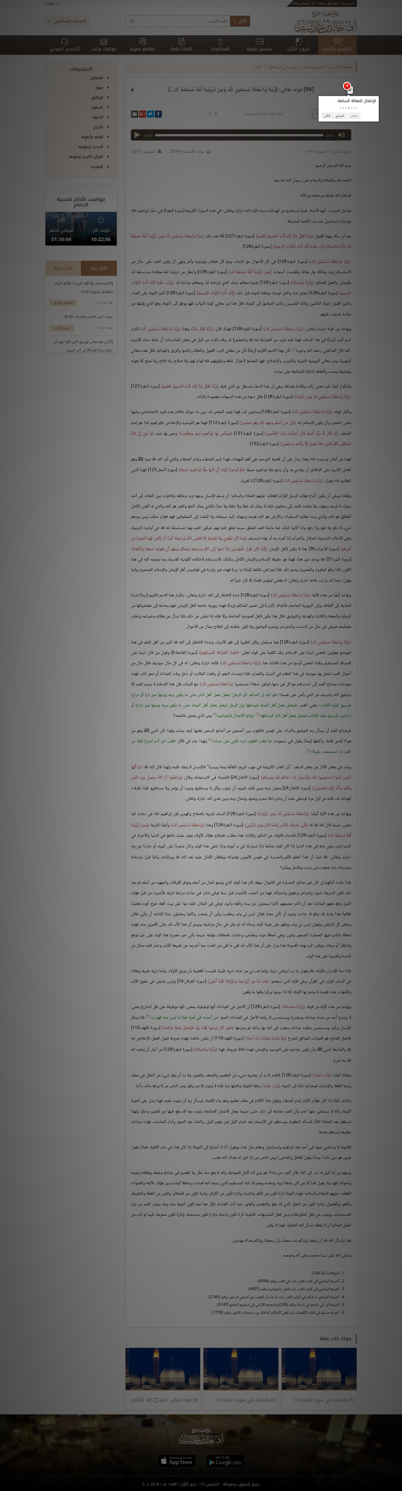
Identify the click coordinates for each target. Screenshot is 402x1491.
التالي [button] (327, 115)
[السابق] (350, 90)
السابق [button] (340, 115)
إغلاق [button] (354, 115)
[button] (357, 108)
